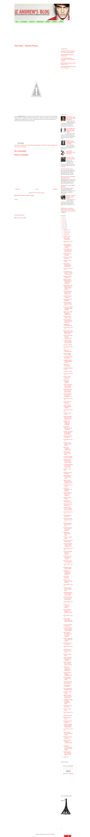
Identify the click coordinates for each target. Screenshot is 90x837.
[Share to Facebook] (22, 143)
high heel (53, 145)
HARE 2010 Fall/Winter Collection (66, 381)
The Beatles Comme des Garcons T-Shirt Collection (67, 390)
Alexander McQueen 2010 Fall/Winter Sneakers (67, 361)
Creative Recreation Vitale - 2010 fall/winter (67, 494)
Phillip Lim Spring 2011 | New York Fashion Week (67, 696)
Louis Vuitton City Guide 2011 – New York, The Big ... (67, 250)
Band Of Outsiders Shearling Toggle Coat (67, 304)
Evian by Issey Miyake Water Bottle (66, 533)
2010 (63, 228)
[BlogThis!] (19, 143)
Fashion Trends (40, 21)
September (66, 236)
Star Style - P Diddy (67, 344)
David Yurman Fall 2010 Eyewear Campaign (67, 557)
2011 (63, 226)
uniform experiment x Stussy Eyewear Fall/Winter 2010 (67, 417)
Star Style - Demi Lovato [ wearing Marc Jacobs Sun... (67, 508)
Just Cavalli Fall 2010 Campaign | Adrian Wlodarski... (67, 308)
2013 (63, 222)
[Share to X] (20, 143)
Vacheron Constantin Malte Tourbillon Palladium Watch (67, 725)
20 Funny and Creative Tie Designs (66, 606)
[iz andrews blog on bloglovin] (66, 814)
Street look (19, 146)
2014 (63, 219)
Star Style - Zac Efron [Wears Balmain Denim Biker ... (68, 433)
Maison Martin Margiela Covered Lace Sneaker (67, 428)
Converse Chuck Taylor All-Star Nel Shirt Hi (67, 733)
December (66, 230)
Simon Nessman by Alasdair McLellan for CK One (67, 321)
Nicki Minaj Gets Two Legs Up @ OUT (67, 651)
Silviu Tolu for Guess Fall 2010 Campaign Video (67, 337)
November (66, 232)
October (65, 234)
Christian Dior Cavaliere (46, 145)
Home (17, 21)
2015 (63, 217)
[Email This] (18, 143)
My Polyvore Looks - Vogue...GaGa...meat (67, 520)
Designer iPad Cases (67, 715)
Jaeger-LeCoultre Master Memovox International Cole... (68, 481)
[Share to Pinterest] (23, 143)
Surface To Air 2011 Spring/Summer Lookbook (67, 659)
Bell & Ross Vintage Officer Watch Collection (67, 529)
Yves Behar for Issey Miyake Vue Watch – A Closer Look (67, 273)
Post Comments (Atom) (39, 192)
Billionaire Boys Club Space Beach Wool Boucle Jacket (68, 332)
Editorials (48, 21)
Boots (19, 145)
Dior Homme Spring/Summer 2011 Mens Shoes (70, 152)
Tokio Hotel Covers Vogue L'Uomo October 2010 (67, 292)
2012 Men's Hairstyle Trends (67, 169)
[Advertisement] (45, 34)
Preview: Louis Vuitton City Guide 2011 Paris (67, 581)
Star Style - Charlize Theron (26, 46)
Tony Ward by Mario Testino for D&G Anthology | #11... (67, 545)
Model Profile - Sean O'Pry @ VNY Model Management (71, 118)
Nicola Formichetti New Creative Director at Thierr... (67, 663)
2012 (63, 224)
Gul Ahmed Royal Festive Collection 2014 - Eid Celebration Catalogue (68, 59)
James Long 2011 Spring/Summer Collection (67, 406)
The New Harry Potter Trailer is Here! (67, 453)
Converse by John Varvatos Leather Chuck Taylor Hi (67, 341)
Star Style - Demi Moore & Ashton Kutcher (67, 444)
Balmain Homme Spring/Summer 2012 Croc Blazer (70, 142)
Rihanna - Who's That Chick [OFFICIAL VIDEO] (68, 639)
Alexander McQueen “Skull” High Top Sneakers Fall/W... (67, 629)
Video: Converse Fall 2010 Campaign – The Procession (67, 386)
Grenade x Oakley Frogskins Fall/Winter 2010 (67, 674)
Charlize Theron (30, 145)
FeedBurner (71, 773)
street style (24, 146)
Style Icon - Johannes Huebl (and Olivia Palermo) (70, 197)
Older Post (55, 189)
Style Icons (32, 21)
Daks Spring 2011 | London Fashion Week (67, 477)
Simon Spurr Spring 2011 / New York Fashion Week (67, 598)
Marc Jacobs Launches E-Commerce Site (67, 448)
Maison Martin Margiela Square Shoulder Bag (67, 265)
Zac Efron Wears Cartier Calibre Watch (67, 678)
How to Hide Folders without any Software (67, 553)
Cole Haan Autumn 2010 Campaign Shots (67, 589)
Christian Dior (37, 145)
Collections (54, 21)
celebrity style (23, 145)
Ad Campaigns (24, 21)
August (65, 757)
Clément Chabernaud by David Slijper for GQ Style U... (67, 594)
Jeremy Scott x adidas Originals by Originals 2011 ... (67, 313)
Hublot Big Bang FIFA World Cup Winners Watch (67, 753)
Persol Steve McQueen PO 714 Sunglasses (67, 489)
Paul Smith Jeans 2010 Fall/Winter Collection (67, 246)
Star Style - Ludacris (67, 371)
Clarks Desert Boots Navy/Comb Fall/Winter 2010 (67, 395)
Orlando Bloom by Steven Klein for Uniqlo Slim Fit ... (67, 461)
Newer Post (17, 189)
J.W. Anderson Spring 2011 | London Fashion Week (68, 465)
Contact (60, 21)
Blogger (52, 834)
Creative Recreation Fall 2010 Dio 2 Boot (67, 524)
